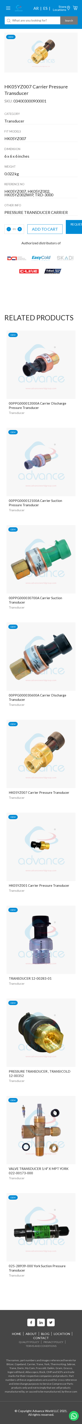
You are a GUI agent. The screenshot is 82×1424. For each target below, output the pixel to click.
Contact (41, 1338)
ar (36, 8)
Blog (45, 1334)
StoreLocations (59, 8)
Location (62, 1334)
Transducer (16, 413)
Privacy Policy (53, 1342)
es (45, 8)
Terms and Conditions (41, 1346)
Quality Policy (29, 1342)
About (31, 1334)
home (16, 1334)
